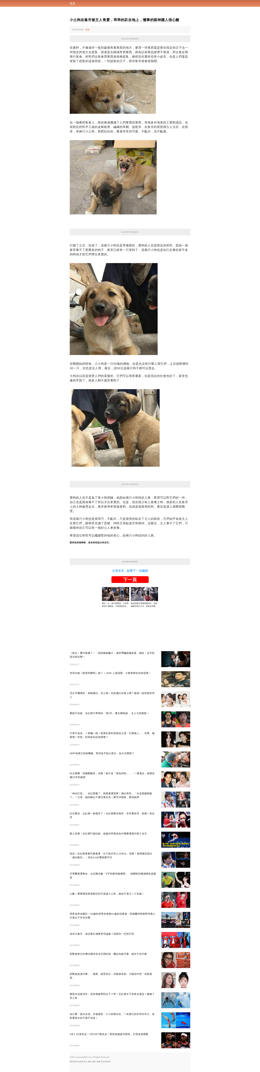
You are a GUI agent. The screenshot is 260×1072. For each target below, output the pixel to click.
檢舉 (87, 29)
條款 (90, 1061)
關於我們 (73, 1061)
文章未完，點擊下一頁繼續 (130, 570)
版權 (98, 1061)
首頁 (72, 3)
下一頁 (130, 579)
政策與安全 (82, 1061)
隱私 (94, 1061)
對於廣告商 (105, 1061)
